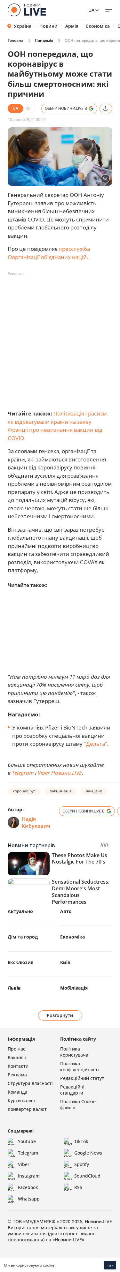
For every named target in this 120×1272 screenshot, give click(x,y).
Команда (17, 1092)
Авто (66, 911)
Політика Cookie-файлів (78, 1104)
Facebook (28, 1187)
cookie (48, 1265)
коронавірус (24, 791)
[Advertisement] (60, 339)
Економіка (98, 26)
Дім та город (23, 937)
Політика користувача (74, 1052)
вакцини (94, 791)
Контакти (18, 1066)
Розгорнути (60, 1015)
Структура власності (30, 1083)
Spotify (81, 1164)
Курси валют (22, 1100)
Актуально (20, 911)
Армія (71, 26)
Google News (88, 1153)
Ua (91, 10)
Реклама (17, 1075)
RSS (78, 1187)
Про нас (16, 1049)
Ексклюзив (21, 962)
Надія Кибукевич (36, 822)
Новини (48, 26)
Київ (65, 962)
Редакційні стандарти (72, 1090)
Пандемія (44, 40)
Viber (23, 1164)
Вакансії (17, 1057)
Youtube (27, 1141)
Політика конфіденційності (79, 1066)
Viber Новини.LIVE (60, 772)
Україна (22, 26)
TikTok (81, 1141)
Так (110, 1265)
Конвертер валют (27, 1109)
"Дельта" (95, 743)
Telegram (23, 772)
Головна (15, 40)
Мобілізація (74, 988)
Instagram (29, 1176)
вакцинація (61, 791)
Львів (14, 988)
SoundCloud (87, 1176)
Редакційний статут (82, 1078)
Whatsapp (29, 1199)
